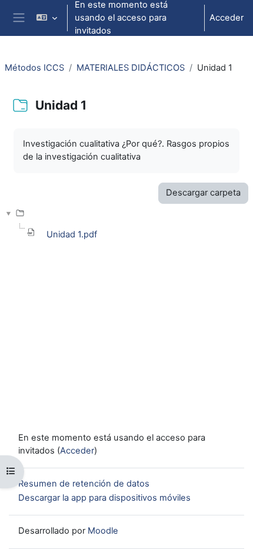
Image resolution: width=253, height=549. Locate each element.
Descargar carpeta (203, 192)
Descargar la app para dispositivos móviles (104, 497)
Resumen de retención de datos (83, 483)
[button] (46, 18)
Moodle (103, 530)
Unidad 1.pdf (71, 234)
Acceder (226, 17)
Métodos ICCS (34, 67)
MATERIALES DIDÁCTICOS (130, 67)
